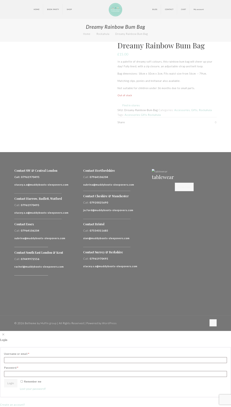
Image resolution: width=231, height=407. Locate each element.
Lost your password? (33, 388)
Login (10, 383)
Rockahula (102, 33)
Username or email (16, 353)
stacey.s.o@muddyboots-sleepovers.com (41, 184)
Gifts (194, 110)
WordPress (109, 323)
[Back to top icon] (213, 322)
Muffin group (48, 323)
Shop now (184, 186)
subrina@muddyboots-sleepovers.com (39, 238)
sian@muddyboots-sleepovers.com (106, 238)
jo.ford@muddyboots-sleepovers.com (108, 210)
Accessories (182, 110)
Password (11, 367)
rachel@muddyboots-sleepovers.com (39, 266)
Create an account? (12, 404)
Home (86, 33)
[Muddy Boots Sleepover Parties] (115, 9)
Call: (27, 176)
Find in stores (131, 105)
